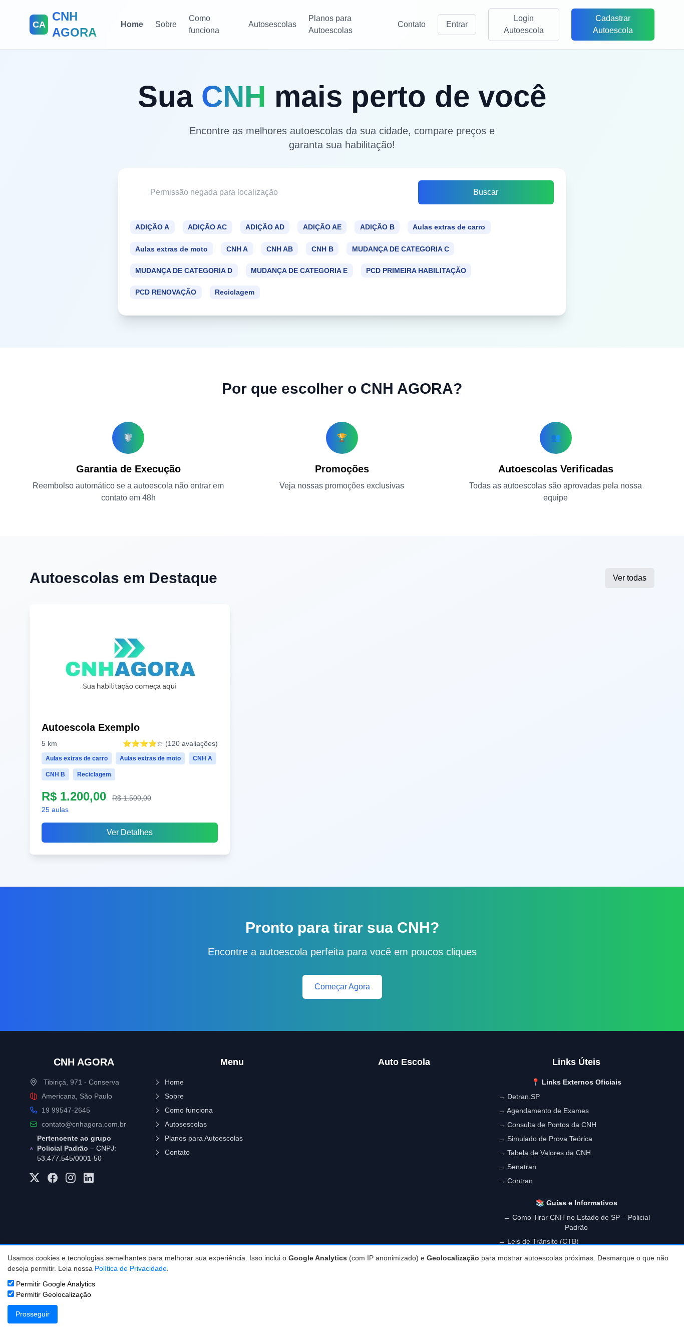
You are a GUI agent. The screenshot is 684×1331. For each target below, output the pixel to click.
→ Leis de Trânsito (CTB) (538, 1241)
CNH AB (279, 249)
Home (132, 24)
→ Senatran (517, 1167)
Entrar (457, 24)
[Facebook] (53, 1178)
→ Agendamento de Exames (543, 1111)
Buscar (485, 192)
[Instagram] (71, 1178)
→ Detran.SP (519, 1097)
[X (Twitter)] (35, 1178)
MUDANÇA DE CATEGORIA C (400, 249)
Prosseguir (33, 1314)
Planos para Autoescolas (330, 24)
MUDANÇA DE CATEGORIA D (183, 271)
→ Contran (515, 1181)
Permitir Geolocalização (52, 1294)
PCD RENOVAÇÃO (165, 292)
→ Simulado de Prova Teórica (545, 1139)
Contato (412, 24)
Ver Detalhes (130, 832)
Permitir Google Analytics (54, 1284)
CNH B (322, 249)
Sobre (166, 24)
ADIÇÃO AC (207, 227)
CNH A (237, 249)
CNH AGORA (84, 1062)
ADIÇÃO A (152, 227)
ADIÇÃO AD (264, 227)
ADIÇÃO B (377, 227)
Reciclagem (234, 292)
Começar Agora (342, 986)
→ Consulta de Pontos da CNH (547, 1125)
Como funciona (204, 24)
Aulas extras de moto (171, 249)
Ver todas (629, 578)
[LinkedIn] (89, 1178)
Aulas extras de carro (449, 227)
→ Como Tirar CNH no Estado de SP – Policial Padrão (576, 1222)
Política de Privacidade (131, 1268)
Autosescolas (272, 24)
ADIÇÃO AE (322, 227)
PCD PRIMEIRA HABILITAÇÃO (416, 271)
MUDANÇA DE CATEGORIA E (299, 271)
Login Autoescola (524, 24)
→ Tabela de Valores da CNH (544, 1153)
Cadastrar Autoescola (613, 24)
